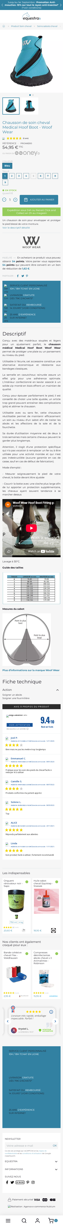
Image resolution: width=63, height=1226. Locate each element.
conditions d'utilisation (32, 1153)
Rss (17, 1184)
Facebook (7, 1184)
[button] (60, 5)
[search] (24, 1220)
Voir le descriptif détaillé (16, 227)
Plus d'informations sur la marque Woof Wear (30, 670)
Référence (9, 143)
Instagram (33, 1184)
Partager (19, 276)
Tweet (23, 276)
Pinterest (28, 276)
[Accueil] (4, 26)
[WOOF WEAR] (31, 242)
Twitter (12, 1184)
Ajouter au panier (41, 199)
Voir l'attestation (19, 725)
